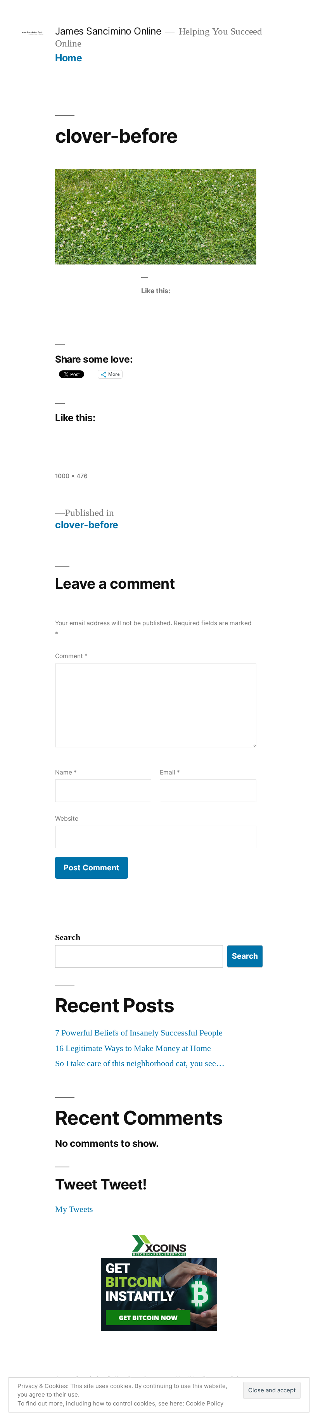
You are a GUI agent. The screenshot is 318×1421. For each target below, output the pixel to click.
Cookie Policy (204, 1403)
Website (66, 818)
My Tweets (74, 1209)
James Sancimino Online (108, 31)
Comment (71, 656)
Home (68, 58)
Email (170, 772)
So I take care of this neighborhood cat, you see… (140, 1063)
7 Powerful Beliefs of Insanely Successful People (139, 1032)
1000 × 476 (71, 476)
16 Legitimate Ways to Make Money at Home (133, 1048)
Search (67, 937)
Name (66, 772)
